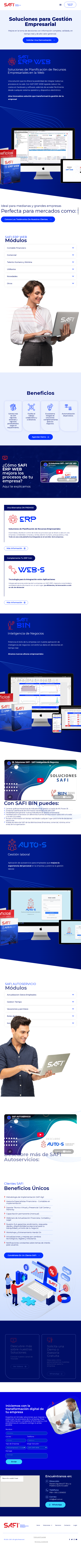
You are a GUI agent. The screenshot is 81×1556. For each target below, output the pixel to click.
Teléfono (30, 1437)
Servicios (58, 1525)
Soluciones (46, 1525)
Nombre (9, 1429)
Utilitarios (11, 269)
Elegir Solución (33, 1444)
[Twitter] (72, 1539)
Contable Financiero (16, 248)
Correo (8, 1437)
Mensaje (9, 1451)
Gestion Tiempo (14, 1002)
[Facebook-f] (69, 1539)
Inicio (38, 1525)
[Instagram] (74, 1539)
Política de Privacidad (40, 1537)
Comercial (11, 255)
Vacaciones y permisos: (17, 1009)
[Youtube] (76, 1539)
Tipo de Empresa (12, 1444)
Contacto (67, 1525)
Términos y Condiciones (41, 1541)
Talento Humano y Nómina (19, 262)
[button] (60, 4)
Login (75, 1525)
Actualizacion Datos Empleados (21, 995)
